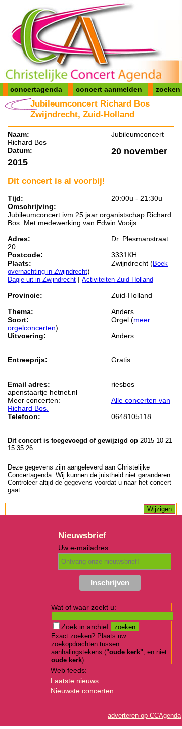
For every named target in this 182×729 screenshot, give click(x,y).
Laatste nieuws (75, 680)
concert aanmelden (109, 89)
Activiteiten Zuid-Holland (117, 279)
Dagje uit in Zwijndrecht (42, 279)
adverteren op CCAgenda (144, 715)
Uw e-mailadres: (84, 548)
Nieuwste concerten (82, 691)
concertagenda (36, 89)
